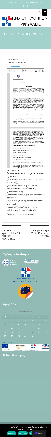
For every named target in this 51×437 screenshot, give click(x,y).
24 (32, 332)
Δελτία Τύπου (14, 214)
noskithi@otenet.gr (35, 2)
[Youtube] (28, 6)
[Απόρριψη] (48, 430)
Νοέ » (10, 342)
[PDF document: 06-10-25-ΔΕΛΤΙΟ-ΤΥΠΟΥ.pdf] (25, 118)
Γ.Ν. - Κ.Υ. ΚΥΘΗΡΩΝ (18, 62)
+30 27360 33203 (16, 2)
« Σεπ (4, 342)
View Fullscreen (13, 66)
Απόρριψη (23, 433)
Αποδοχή (11, 433)
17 (32, 328)
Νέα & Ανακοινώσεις (27, 214)
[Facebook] (23, 6)
